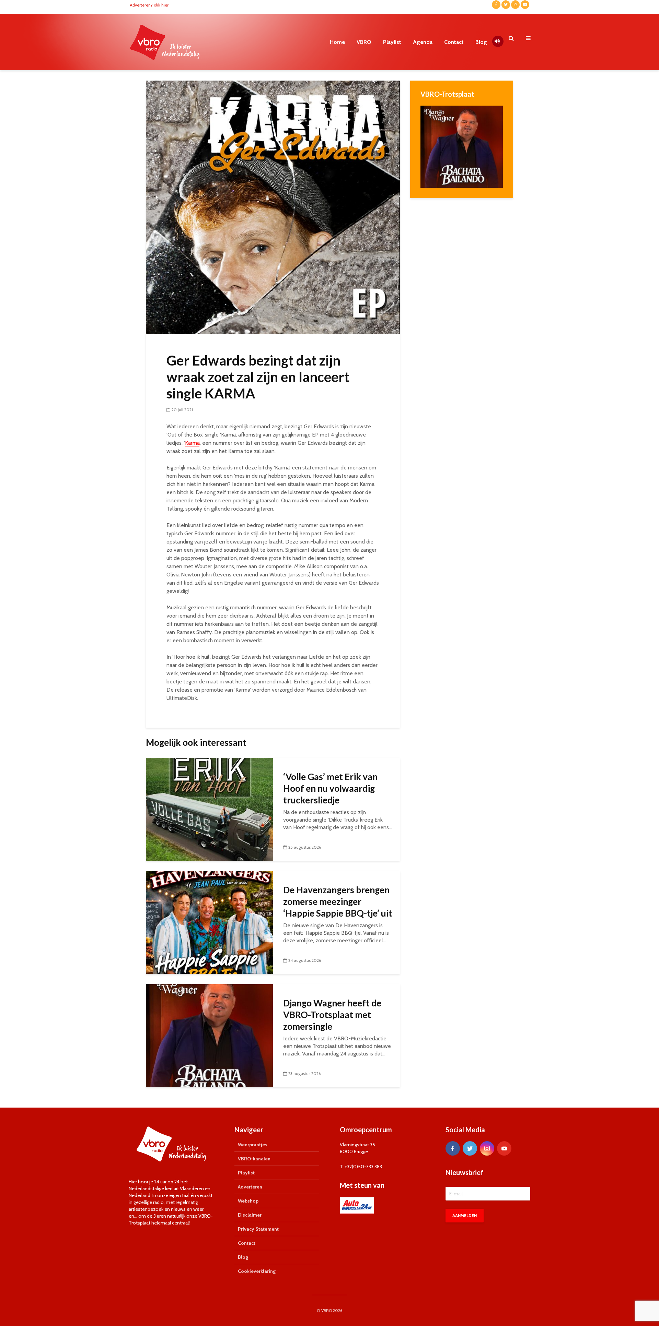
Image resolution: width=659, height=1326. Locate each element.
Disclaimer (250, 1215)
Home (337, 42)
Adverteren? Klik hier (149, 5)
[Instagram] (487, 1148)
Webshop (248, 1201)
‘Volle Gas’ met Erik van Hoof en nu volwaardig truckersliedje (330, 788)
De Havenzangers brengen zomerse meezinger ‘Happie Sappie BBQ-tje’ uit (337, 901)
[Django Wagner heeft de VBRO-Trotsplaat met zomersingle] (209, 1035)
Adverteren (250, 1187)
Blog (481, 42)
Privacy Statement (258, 1229)
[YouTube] (504, 1148)
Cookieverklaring (257, 1271)
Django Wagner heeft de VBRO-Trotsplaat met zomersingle (332, 1015)
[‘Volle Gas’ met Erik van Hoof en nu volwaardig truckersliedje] (209, 808)
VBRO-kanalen (254, 1159)
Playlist (392, 42)
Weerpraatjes (252, 1145)
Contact (454, 42)
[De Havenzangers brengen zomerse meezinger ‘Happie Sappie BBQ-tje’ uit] (209, 922)
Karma (192, 443)
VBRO (364, 42)
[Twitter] (470, 1148)
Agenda (422, 42)
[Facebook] (453, 1148)
